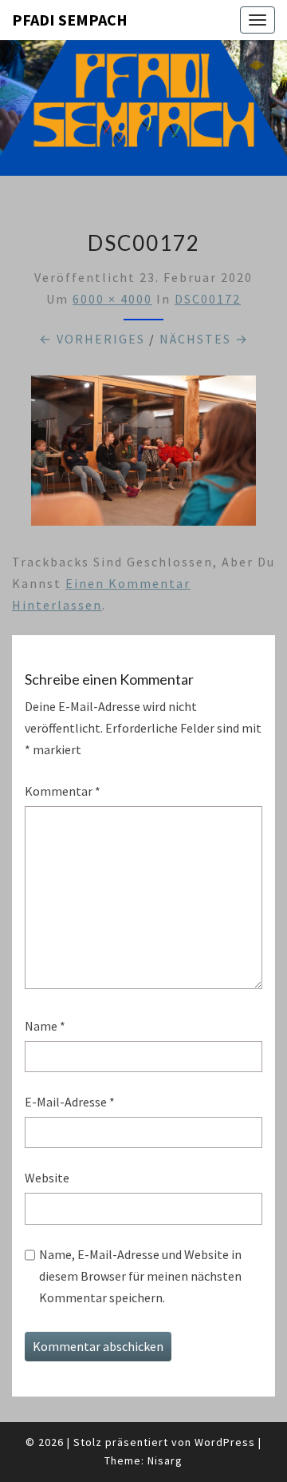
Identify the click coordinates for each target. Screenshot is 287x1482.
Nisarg (165, 1460)
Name (45, 1026)
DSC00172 (208, 299)
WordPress (225, 1442)
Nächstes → (204, 339)
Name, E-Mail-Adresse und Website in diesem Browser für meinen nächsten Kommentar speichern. (140, 1275)
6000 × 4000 (112, 299)
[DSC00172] (143, 455)
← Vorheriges (92, 339)
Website (47, 1178)
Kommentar (62, 791)
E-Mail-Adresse (70, 1102)
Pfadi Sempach (70, 20)
